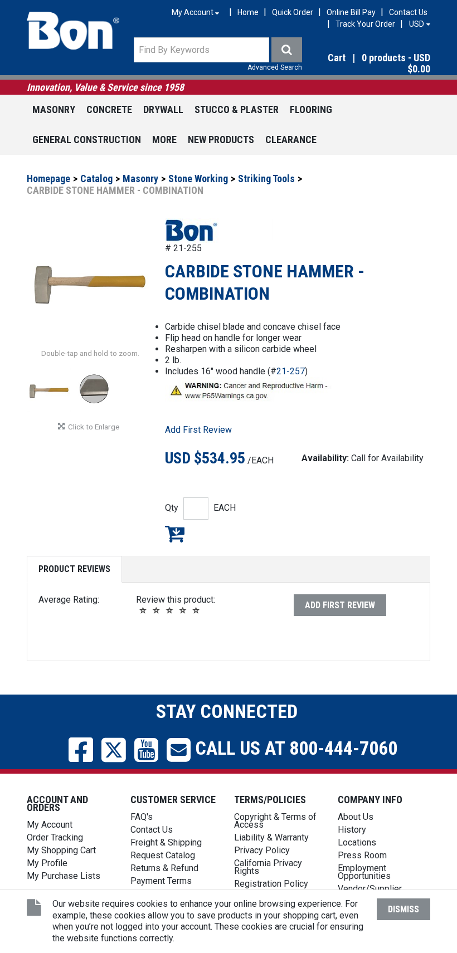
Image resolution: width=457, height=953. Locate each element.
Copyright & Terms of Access (275, 821)
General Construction (86, 139)
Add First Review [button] (198, 429)
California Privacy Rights (268, 867)
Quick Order (292, 12)
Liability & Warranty (271, 837)
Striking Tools (266, 178)
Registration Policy (271, 883)
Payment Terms (161, 881)
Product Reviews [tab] (74, 569)
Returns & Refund (164, 868)
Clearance (291, 139)
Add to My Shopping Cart (174, 533)
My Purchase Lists (63, 876)
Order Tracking (55, 837)
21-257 (290, 371)
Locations (357, 842)
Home (248, 12)
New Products (221, 139)
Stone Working (198, 178)
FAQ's (141, 817)
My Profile (47, 863)
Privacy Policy (262, 850)
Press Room (362, 855)
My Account (49, 824)
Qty (171, 507)
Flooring (311, 109)
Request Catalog (162, 855)
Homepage (48, 178)
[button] (370, 64)
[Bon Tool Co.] (73, 31)
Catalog (96, 178)
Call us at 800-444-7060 (294, 748)
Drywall (163, 109)
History (352, 829)
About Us (355, 817)
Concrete (109, 109)
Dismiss (403, 909)
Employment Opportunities (364, 872)
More (164, 139)
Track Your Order (365, 23)
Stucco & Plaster (237, 109)
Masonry (53, 109)
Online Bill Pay (351, 12)
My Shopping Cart (61, 850)
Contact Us (408, 12)
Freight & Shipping (166, 842)
